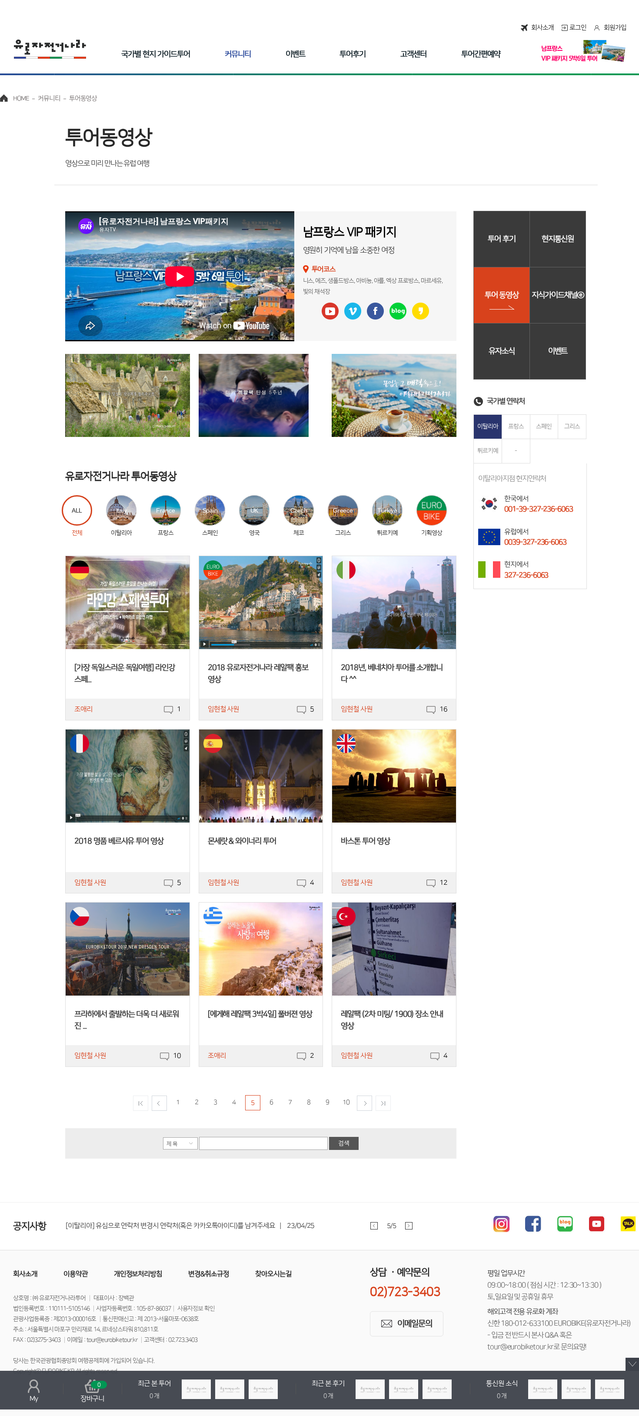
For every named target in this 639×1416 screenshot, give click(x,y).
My (34, 1399)
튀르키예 (487, 450)
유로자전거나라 (50, 49)
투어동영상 (83, 98)
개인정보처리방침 (138, 1274)
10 (346, 1102)
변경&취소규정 (208, 1274)
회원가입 (615, 27)
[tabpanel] (252, 1226)
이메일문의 (414, 1323)
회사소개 (542, 27)
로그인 (577, 27)
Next (409, 1225)
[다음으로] (364, 1103)
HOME (21, 98)
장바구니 (92, 1392)
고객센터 (413, 54)
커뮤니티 (238, 54)
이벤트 (295, 54)
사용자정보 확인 (196, 1308)
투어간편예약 (480, 54)
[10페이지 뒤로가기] (383, 1103)
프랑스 (516, 426)
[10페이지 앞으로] (140, 1103)
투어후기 (352, 54)
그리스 (572, 426)
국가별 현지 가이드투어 (155, 54)
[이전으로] (159, 1103)
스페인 (544, 426)
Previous (374, 1225)
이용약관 (75, 1274)
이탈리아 (487, 426)
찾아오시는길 (273, 1274)
